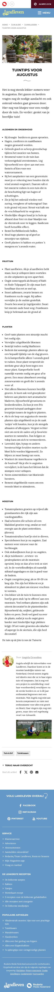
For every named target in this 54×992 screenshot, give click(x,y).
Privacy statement (33, 970)
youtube (41, 818)
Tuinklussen (30, 25)
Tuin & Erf (16, 25)
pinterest (17, 818)
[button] (42, 4)
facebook (29, 805)
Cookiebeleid (26, 974)
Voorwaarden (38, 974)
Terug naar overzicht (19, 765)
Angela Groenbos (32, 657)
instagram (29, 812)
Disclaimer (20, 970)
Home (5, 25)
